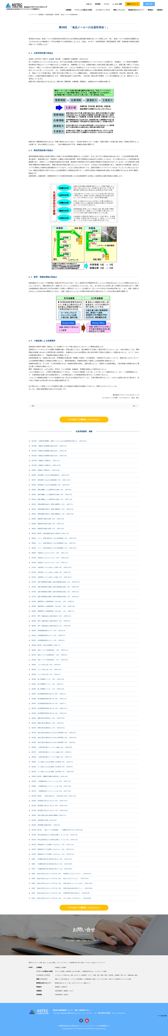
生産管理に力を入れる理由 (73, 971)
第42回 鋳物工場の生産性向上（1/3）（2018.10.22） (49, 728)
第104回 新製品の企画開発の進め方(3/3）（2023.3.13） (49, 446)
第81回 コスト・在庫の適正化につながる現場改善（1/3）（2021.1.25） (54, 548)
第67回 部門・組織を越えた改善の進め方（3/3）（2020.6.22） (52, 616)
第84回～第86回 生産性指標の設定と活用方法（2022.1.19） (51, 533)
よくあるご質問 (117, 4)
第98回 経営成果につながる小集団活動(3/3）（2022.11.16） (51, 475)
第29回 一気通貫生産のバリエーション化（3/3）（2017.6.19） (52, 781)
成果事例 (57, 987)
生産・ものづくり (75, 975)
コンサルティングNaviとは (62, 975)
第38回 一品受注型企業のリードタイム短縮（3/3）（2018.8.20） (52, 747)
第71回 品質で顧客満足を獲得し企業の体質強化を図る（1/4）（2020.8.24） (56, 596)
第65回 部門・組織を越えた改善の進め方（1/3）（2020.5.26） (52, 626)
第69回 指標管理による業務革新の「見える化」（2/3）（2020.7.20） (54, 606)
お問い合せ (149, 4)
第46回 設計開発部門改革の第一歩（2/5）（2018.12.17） (50, 708)
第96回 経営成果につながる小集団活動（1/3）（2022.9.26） (51, 485)
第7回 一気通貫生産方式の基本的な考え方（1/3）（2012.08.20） (52, 869)
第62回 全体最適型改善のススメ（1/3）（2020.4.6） (48, 640)
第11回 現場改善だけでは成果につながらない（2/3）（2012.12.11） (53, 849)
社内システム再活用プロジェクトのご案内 (120, 979)
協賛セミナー (87, 983)
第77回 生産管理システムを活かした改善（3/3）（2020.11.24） (52, 567)
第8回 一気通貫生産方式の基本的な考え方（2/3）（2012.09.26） (52, 864)
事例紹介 (151, 10)
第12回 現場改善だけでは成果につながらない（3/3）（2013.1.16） (53, 844)
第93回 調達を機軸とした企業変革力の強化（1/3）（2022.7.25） (52, 499)
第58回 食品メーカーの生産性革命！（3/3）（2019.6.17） (50, 650)
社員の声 (65, 994)
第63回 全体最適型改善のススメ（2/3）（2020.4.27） (49, 635)
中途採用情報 (58, 994)
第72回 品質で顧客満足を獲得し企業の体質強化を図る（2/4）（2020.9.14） (56, 591)
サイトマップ (101, 962)
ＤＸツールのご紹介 (102, 979)
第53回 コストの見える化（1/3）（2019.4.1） (46, 674)
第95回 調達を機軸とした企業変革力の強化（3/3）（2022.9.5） (52, 489)
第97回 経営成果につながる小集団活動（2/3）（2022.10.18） (51, 480)
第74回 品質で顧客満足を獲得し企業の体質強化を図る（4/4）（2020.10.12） (56, 582)
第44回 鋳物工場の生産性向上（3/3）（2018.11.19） (48, 718)
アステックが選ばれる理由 (83, 10)
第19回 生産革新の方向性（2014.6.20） (44, 820)
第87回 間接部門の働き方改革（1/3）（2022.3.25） (48, 528)
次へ (134, 406)
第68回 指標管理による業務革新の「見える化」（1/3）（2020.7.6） (53, 611)
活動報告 (160, 10)
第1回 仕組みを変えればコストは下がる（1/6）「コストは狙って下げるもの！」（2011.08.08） (62, 898)
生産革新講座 (49, 14)
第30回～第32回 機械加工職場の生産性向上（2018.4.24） (50, 776)
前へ (33, 406)
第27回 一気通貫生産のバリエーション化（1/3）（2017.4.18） (52, 791)
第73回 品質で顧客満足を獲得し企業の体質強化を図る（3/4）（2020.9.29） (56, 587)
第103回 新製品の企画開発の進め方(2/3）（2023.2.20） (49, 451)
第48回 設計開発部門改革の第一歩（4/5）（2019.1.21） (50, 698)
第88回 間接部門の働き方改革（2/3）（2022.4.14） (48, 523)
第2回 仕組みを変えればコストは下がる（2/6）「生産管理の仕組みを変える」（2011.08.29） (61, 893)
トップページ (33, 14)
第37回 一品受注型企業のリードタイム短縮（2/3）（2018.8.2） (52, 752)
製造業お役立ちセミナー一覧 (62, 983)
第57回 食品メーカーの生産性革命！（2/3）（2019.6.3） (50, 655)
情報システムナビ (119, 10)
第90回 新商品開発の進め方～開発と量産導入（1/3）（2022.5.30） (53, 514)
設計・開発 (100, 975)
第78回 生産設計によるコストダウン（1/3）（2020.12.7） (50, 562)
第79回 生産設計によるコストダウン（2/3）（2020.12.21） (51, 558)
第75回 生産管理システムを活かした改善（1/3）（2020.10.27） (52, 577)
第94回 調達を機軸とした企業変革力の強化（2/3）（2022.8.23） (52, 494)
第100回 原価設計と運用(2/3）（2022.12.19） (46, 465)
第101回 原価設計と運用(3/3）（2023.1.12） (46, 460)
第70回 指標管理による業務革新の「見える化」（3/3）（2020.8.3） (53, 601)
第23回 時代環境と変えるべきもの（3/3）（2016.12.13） (50, 800)
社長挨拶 (57, 967)
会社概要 (63, 967)
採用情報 (97, 4)
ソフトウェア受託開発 (76, 979)
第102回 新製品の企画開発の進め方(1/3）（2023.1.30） (49, 455)
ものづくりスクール (77, 983)
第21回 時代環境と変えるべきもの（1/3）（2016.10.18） (50, 810)
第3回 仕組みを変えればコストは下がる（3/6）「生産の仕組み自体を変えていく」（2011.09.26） (62, 888)
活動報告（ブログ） (68, 990)
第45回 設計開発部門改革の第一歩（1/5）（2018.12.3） (50, 713)
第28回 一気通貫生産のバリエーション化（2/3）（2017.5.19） (52, 786)
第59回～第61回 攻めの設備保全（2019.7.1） (46, 645)
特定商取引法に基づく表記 (77, 962)
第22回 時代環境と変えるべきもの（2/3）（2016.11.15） (50, 805)
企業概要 (68, 10)
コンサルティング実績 (100, 971)
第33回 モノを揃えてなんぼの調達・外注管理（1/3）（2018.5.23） (53, 771)
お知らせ (89, 4)
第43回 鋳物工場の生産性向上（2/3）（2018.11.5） (48, 723)
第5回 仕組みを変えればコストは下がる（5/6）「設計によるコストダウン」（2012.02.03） (60, 878)
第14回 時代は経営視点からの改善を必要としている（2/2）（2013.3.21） (55, 835)
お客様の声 (64, 987)
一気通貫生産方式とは (87, 971)
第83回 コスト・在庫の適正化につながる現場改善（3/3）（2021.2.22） (54, 538)
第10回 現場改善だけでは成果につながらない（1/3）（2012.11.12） (53, 854)
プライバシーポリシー (62, 962)
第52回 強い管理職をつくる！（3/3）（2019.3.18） (48, 679)
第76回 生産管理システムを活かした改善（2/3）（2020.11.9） (51, 572)
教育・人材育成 (109, 975)
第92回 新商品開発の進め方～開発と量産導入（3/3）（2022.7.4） (53, 504)
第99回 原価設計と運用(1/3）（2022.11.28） (46, 470)
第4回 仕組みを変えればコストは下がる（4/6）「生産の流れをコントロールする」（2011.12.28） (62, 883)
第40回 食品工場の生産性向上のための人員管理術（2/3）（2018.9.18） (54, 737)
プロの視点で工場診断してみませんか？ (84, 419)
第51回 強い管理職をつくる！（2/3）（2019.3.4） (48, 684)
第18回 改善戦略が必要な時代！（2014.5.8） (46, 825)
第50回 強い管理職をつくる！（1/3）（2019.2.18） (48, 689)
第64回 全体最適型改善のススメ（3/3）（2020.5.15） (49, 630)
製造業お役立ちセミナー (136, 10)
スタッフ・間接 (92, 975)
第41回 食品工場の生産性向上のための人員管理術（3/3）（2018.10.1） (54, 732)
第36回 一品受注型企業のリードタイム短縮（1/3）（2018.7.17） (52, 757)
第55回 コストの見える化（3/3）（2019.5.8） (46, 664)
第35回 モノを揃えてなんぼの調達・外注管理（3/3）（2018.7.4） (53, 762)
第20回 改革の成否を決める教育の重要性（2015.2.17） (49, 815)
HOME (31, 967)
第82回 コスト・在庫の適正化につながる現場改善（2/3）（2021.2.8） (54, 543)
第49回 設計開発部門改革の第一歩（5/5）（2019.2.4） (49, 694)
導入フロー (124, 975)
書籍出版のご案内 (132, 975)
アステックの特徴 (59, 971)
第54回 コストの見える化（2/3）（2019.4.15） (47, 669)
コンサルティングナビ (102, 10)
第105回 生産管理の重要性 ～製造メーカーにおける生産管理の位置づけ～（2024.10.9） (59, 441)
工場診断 (117, 975)
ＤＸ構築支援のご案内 (89, 979)
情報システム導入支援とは (62, 979)
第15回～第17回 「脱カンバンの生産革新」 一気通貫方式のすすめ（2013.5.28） (58, 830)
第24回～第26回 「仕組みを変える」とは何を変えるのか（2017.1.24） (54, 796)
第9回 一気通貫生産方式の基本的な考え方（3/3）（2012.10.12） (52, 859)
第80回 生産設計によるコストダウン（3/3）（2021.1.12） (50, 553)
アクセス (106, 4)
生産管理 (83, 975)
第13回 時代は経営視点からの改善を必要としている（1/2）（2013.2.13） (55, 839)
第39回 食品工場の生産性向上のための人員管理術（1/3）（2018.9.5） (54, 742)
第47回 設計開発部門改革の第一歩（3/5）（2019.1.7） (49, 703)
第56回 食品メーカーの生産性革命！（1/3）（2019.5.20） (50, 660)
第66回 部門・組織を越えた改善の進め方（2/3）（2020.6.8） (51, 621)
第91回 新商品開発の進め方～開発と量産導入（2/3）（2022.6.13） (53, 509)
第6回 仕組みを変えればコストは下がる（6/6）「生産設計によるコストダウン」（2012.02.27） (62, 873)
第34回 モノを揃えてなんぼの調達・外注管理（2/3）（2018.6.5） (53, 766)
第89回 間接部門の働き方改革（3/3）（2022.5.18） (48, 519)
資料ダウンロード (132, 4)
